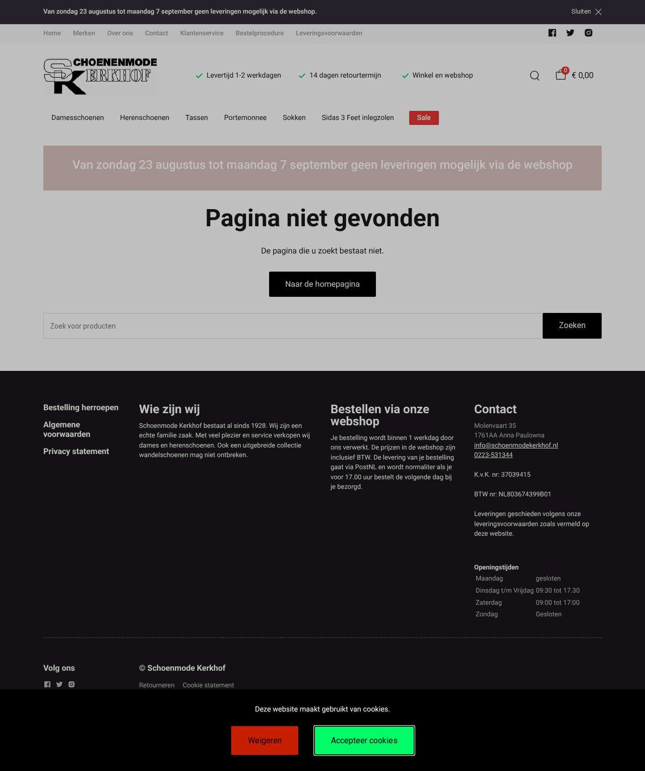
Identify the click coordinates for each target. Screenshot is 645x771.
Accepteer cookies (364, 740)
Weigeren (265, 740)
